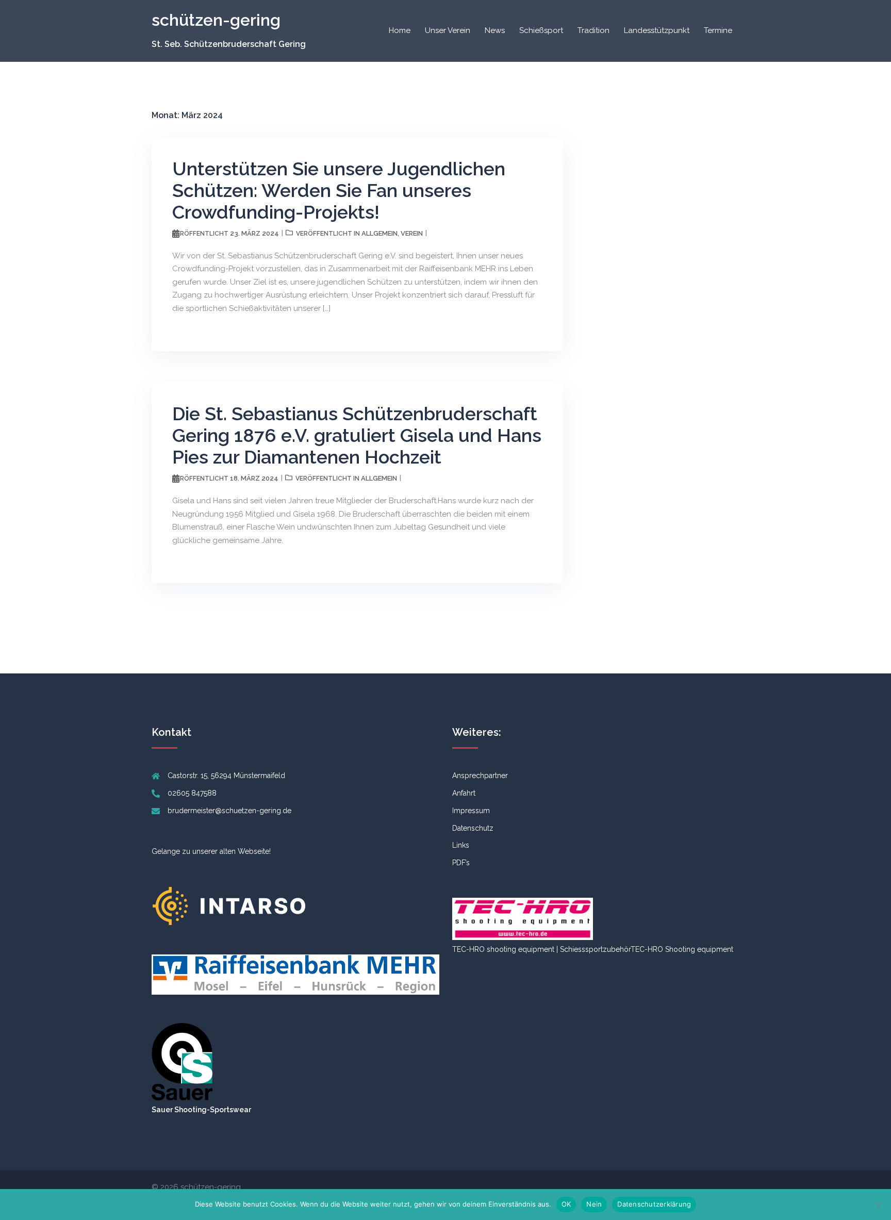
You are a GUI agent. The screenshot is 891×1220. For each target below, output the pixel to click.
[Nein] (878, 1204)
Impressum (471, 810)
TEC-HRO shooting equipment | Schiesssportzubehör (541, 949)
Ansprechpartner (480, 775)
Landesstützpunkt (656, 30)
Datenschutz (472, 828)
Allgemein (379, 233)
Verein (412, 233)
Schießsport (541, 30)
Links (460, 845)
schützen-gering (216, 19)
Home (399, 30)
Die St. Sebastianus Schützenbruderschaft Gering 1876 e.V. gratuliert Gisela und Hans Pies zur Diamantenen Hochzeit (356, 435)
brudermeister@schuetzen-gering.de (229, 810)
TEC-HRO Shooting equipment (682, 949)
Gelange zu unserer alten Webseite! (211, 851)
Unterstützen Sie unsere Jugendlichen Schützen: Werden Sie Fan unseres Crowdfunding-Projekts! (338, 190)
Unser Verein (447, 30)
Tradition (593, 30)
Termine (718, 30)
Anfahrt (463, 793)
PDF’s (461, 863)
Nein (594, 1204)
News (495, 30)
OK (566, 1204)
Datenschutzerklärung (654, 1204)
